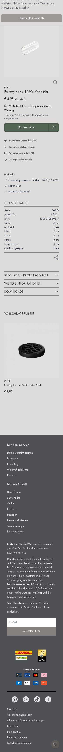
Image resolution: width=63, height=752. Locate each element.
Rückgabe (12, 458)
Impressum (13, 726)
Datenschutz (14, 731)
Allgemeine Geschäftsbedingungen (26, 720)
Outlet (10, 503)
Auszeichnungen (15, 526)
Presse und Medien (17, 520)
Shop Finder (13, 498)
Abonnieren (31, 631)
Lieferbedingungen (17, 737)
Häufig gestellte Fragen (20, 453)
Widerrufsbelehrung (17, 469)
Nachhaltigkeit (15, 531)
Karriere (11, 509)
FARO (7, 87)
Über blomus (14, 492)
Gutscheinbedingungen (19, 743)
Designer (12, 514)
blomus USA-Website (31, 18)
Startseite (12, 709)
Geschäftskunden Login (19, 715)
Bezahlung (13, 464)
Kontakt (11, 475)
